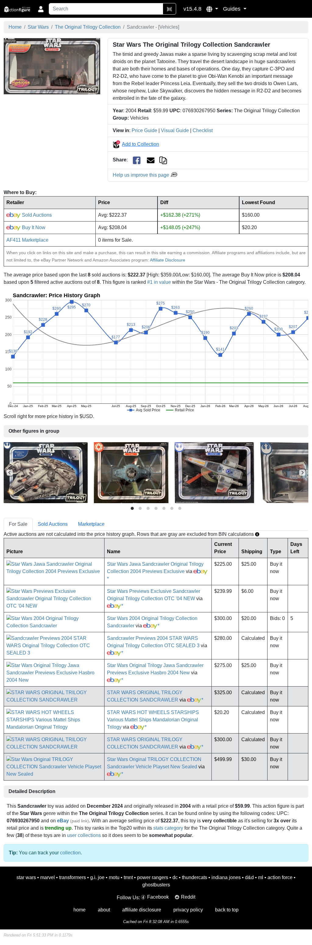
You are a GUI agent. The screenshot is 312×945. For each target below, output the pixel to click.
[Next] (302, 473)
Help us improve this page (141, 175)
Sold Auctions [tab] (53, 524)
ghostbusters (156, 884)
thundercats (194, 877)
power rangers (152, 877)
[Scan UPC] (169, 9)
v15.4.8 (192, 9)
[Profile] (41, 9)
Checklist (203, 130)
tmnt (128, 877)
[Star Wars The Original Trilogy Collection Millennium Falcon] (46, 472)
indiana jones (226, 877)
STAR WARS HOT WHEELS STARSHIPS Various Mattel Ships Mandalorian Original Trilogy (153, 720)
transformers (72, 877)
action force (280, 877)
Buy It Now (33, 227)
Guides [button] (232, 9)
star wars (26, 877)
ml (260, 877)
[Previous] (10, 473)
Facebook (158, 897)
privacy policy (188, 909)
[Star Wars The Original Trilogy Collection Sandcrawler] (52, 66)
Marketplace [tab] (91, 524)
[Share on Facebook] (136, 160)
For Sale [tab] (18, 524)
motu (114, 877)
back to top (227, 909)
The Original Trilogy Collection (88, 27)
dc (175, 877)
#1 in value (159, 282)
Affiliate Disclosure (167, 260)
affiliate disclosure (141, 909)
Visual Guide (175, 130)
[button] (212, 8)
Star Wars (38, 27)
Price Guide (144, 130)
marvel (47, 877)
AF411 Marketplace (27, 240)
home (79, 909)
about (104, 909)
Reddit (188, 897)
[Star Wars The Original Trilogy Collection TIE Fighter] (131, 472)
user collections (84, 835)
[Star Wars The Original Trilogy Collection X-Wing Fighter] (214, 472)
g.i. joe (97, 877)
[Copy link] (163, 159)
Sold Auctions (36, 215)
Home (15, 27)
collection (70, 852)
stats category (168, 828)
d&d (249, 877)
